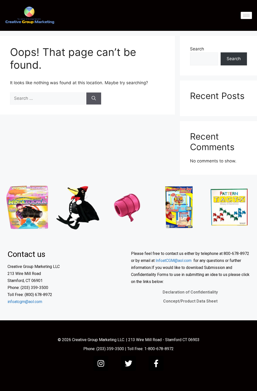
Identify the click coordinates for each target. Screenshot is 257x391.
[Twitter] (128, 363)
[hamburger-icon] (246, 15)
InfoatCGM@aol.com (173, 260)
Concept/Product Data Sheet (190, 301)
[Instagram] (100, 363)
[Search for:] (48, 98)
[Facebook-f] (156, 363)
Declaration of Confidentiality (190, 292)
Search (197, 48)
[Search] (93, 98)
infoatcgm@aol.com (25, 301)
